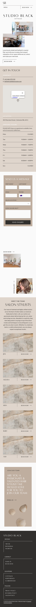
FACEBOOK (8, 548)
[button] (27, 7)
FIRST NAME (9, 184)
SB (4, 3)
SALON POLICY (10, 595)
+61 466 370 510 (9, 79)
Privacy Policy (10, 590)
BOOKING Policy (11, 593)
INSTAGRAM (9, 546)
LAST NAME (23, 184)
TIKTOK (7, 544)
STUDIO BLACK (13, 535)
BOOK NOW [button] (9, 564)
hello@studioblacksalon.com (13, 81)
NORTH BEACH (9, 578)
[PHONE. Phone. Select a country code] (22, 195)
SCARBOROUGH (10, 581)
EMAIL (7, 192)
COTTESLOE (9, 576)
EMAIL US (8, 561)
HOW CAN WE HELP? (12, 208)
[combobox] (18, 204)
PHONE (21, 192)
